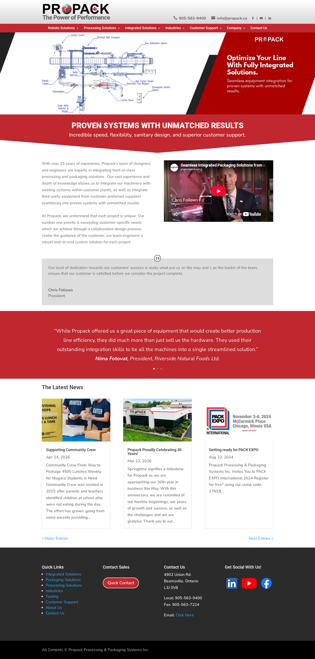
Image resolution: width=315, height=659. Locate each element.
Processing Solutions (100, 28)
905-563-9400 (192, 18)
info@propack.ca (232, 18)
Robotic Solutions (61, 28)
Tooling (52, 596)
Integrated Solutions (140, 28)
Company (234, 28)
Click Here (185, 615)
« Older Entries (55, 538)
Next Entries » (261, 538)
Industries (173, 28)
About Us (54, 607)
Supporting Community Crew (71, 449)
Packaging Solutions (63, 579)
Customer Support (204, 28)
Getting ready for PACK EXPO (233, 449)
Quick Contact (121, 583)
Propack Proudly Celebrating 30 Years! (155, 451)
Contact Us (258, 28)
